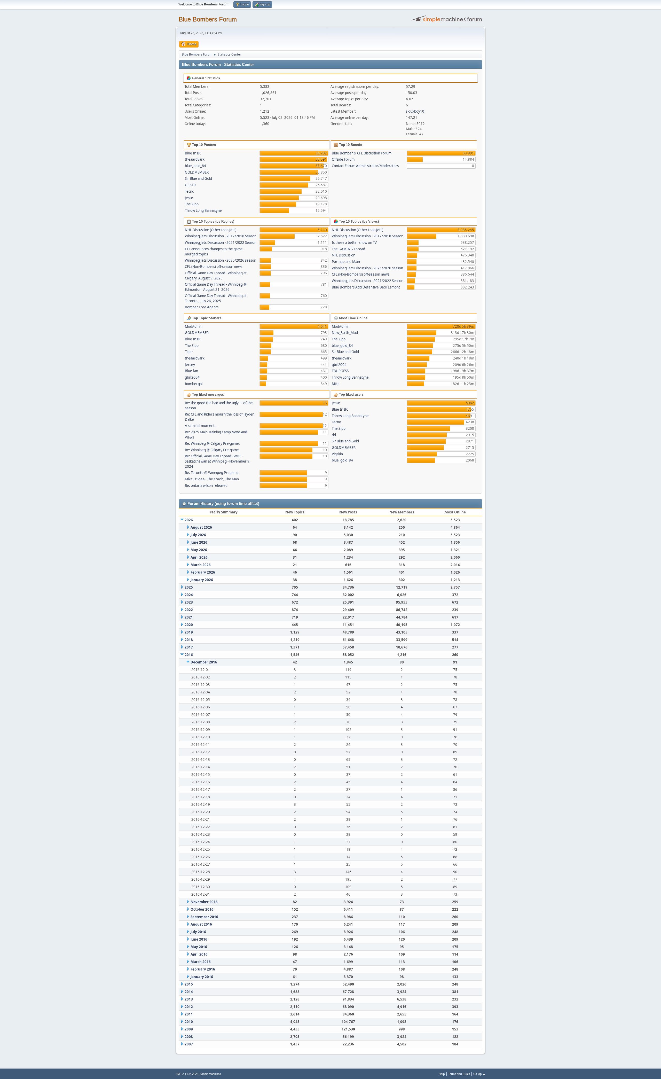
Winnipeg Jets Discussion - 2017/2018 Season (220, 236)
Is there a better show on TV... (356, 242)
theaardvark (194, 159)
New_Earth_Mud (345, 332)
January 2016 (202, 976)
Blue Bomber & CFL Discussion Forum (361, 153)
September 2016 (204, 916)
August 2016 (201, 924)
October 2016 (202, 909)
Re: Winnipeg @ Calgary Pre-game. (212, 443)
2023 (189, 602)
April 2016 (199, 954)
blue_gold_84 (195, 165)
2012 (189, 1006)
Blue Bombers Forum (208, 19)
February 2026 (203, 572)
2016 (189, 654)
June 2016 (199, 939)
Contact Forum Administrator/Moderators (365, 165)
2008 (189, 1036)
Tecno (189, 191)
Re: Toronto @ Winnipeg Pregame (212, 472)
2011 (189, 1014)
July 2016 (198, 931)
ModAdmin (193, 326)
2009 (189, 1029)
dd (334, 435)
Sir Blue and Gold (198, 178)
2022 (189, 609)
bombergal (193, 383)
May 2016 (199, 946)
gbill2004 (192, 377)
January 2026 (202, 579)
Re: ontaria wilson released (206, 485)
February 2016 (203, 969)
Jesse (189, 198)
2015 (189, 984)
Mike (336, 383)
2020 (189, 624)
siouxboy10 (415, 111)
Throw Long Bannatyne (203, 210)
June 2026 (199, 542)
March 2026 (201, 564)
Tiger (189, 351)
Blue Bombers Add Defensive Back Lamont (366, 287)
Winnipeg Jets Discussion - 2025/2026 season (220, 260)
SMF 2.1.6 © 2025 (187, 1073)
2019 (189, 632)
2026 (189, 520)
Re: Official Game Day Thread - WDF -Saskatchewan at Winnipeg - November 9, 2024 (217, 461)
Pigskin (337, 454)
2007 (189, 1044)
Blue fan (191, 371)
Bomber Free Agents (201, 307)
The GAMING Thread (348, 249)
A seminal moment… (201, 425)
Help (442, 1074)
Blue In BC (193, 153)
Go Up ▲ (479, 1074)
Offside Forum (343, 159)
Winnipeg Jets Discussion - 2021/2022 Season (220, 242)
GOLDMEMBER (197, 172)
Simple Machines (210, 1073)
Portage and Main (346, 261)
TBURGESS (340, 371)
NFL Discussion (343, 255)
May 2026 (199, 550)
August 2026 (201, 527)
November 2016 (204, 902)
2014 (189, 991)
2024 (189, 594)
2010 (189, 1021)
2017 (189, 647)
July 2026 (198, 535)
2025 (189, 587)
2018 (189, 639)
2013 (189, 999)
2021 (189, 617)
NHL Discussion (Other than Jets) (210, 230)
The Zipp (192, 204)
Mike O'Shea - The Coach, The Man (212, 479)
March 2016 (201, 961)
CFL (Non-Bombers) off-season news (213, 266)
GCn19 (190, 185)
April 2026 (199, 557)
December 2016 (204, 662)
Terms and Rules (459, 1074)
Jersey (190, 364)
